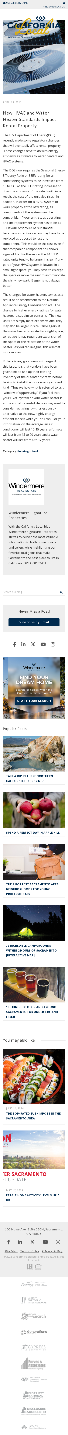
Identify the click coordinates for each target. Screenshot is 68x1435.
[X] (33, 644)
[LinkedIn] (23, 644)
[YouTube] (43, 644)
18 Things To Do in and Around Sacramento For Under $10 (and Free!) (32, 1011)
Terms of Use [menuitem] (29, 1251)
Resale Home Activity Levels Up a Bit (33, 1198)
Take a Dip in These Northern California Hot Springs (29, 778)
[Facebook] (14, 644)
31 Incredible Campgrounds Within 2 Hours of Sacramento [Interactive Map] (31, 950)
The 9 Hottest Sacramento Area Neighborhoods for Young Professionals (32, 889)
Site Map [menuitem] (11, 1251)
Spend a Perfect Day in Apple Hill (33, 832)
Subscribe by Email (34, 622)
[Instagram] (53, 644)
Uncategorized (27, 451)
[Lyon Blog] (34, 27)
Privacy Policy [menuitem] (52, 1251)
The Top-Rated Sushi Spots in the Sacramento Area (33, 1116)
